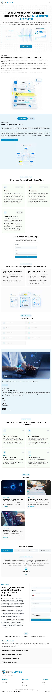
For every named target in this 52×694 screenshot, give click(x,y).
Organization (33, 590)
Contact (44, 684)
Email (16, 250)
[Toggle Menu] (49, 2)
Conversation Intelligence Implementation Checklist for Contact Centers (13, 531)
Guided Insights (22, 118)
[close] (37, 690)
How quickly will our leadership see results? (12, 654)
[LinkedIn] (8, 676)
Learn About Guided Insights (9, 140)
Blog (23, 682)
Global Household (45, 550)
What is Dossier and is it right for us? (10, 658)
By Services (4, 682)
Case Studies (25, 685)
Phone (32, 600)
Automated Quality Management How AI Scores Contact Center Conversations (13, 501)
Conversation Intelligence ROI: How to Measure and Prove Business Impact (38, 500)
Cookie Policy (17, 691)
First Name (17, 244)
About (43, 682)
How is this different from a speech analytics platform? (15, 650)
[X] (11, 676)
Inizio (19, 550)
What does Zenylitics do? (8, 641)
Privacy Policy (47, 691)
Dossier (31, 118)
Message (33, 606)
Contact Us (25, 46)
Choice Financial (7, 550)
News (23, 684)
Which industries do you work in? (10, 662)
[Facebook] (10, 676)
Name (32, 585)
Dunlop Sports (32, 550)
